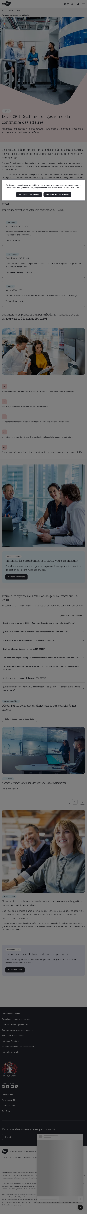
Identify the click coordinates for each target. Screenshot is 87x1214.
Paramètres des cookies (29, 194)
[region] (43, 190)
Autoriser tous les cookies (57, 194)
